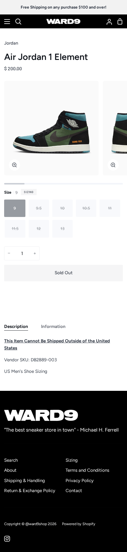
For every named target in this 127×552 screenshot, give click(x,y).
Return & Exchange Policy (29, 490)
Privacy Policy (80, 480)
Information (53, 326)
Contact (74, 490)
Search (11, 460)
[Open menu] (5, 21)
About (10, 470)
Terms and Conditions (87, 470)
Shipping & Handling (24, 480)
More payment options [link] (63, 307)
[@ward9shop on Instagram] (7, 539)
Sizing (29, 192)
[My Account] (107, 21)
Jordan (11, 43)
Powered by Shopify (78, 524)
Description (16, 326)
